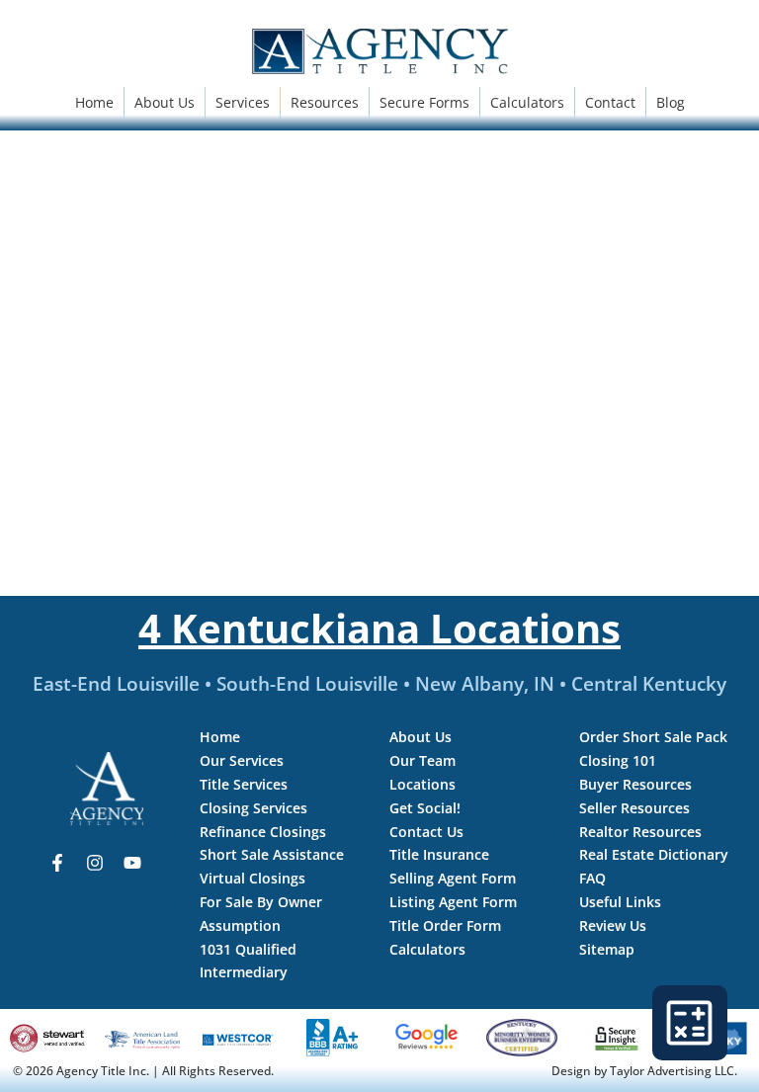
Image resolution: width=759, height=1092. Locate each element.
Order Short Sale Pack (653, 736)
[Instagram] (95, 863)
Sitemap (606, 949)
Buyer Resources (635, 784)
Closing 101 (617, 760)
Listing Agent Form (453, 901)
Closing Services (253, 807)
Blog (670, 102)
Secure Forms (424, 102)
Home (94, 102)
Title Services (244, 784)
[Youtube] (132, 863)
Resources (325, 102)
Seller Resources (634, 807)
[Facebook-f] (57, 863)
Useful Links (620, 901)
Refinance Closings (263, 831)
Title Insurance (439, 854)
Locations (422, 784)
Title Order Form (445, 925)
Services (242, 102)
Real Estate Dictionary (653, 854)
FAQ (592, 878)
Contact (610, 102)
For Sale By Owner (261, 901)
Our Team (422, 760)
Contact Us (426, 831)
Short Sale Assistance (272, 854)
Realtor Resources (640, 831)
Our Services (242, 760)
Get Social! (425, 807)
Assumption (240, 925)
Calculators (527, 102)
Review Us (612, 925)
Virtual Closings (252, 878)
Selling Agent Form (452, 878)
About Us (164, 102)
